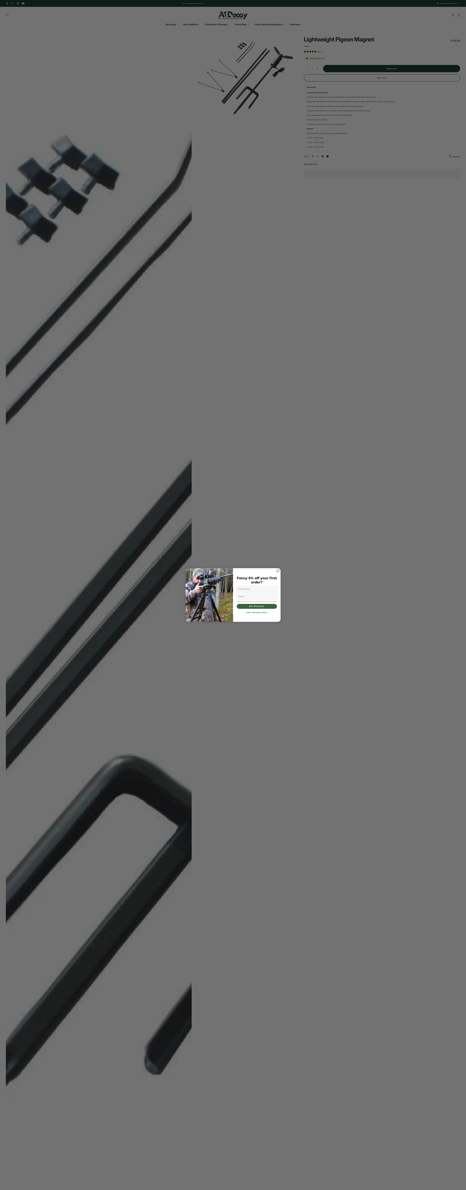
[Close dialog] (277, 570)
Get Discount (256, 606)
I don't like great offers (257, 612)
